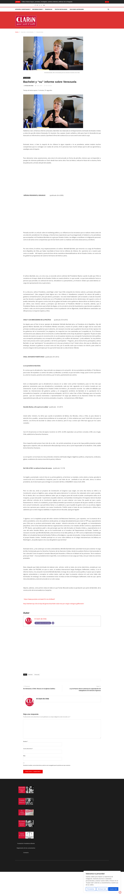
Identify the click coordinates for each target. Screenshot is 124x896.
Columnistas (39, 32)
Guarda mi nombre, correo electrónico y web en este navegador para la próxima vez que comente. (46, 765)
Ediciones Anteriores (77, 9)
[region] (102, 882)
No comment (49, 85)
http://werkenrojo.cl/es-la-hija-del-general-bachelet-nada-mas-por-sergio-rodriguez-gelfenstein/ (53, 604)
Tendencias (48, 9)
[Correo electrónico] (53, 623)
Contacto (26, 852)
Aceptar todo (113, 889)
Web (24, 755)
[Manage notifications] (120, 892)
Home (16, 32)
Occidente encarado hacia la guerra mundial (33, 1)
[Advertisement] (62, 178)
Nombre (25, 741)
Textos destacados (61, 9)
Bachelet (30, 674)
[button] (106, 2)
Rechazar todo (102, 889)
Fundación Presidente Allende (26, 843)
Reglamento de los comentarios (26, 848)
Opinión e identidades (22, 9)
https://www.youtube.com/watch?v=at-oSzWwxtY (39, 599)
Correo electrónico (28, 748)
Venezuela (37, 674)
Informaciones (37, 9)
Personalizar (90, 889)
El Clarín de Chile (29, 85)
